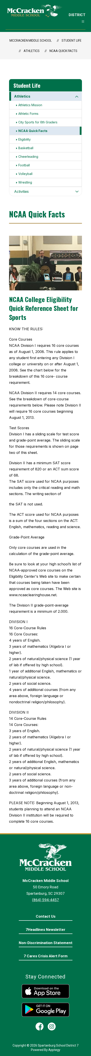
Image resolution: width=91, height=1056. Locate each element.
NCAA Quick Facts (63, 51)
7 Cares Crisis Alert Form (46, 956)
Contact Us (45, 916)
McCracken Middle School (30, 40)
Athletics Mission (30, 105)
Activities (21, 191)
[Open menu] (82, 21)
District (77, 15)
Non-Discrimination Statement (45, 943)
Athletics (22, 96)
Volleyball (25, 174)
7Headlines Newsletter (45, 929)
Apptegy (54, 1050)
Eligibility (24, 139)
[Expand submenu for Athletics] (77, 97)
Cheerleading (28, 156)
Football (24, 165)
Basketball (25, 148)
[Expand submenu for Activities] (77, 191)
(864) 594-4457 (45, 900)
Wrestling (25, 182)
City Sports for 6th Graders (37, 122)
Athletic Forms (28, 113)
